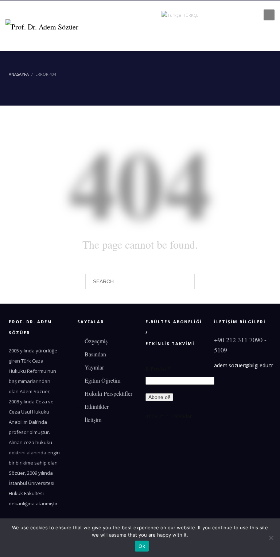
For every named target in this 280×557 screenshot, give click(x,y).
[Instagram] (239, 14)
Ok (142, 546)
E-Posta (157, 368)
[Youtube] (228, 14)
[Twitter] (218, 14)
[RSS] (250, 14)
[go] (186, 281)
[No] (271, 537)
